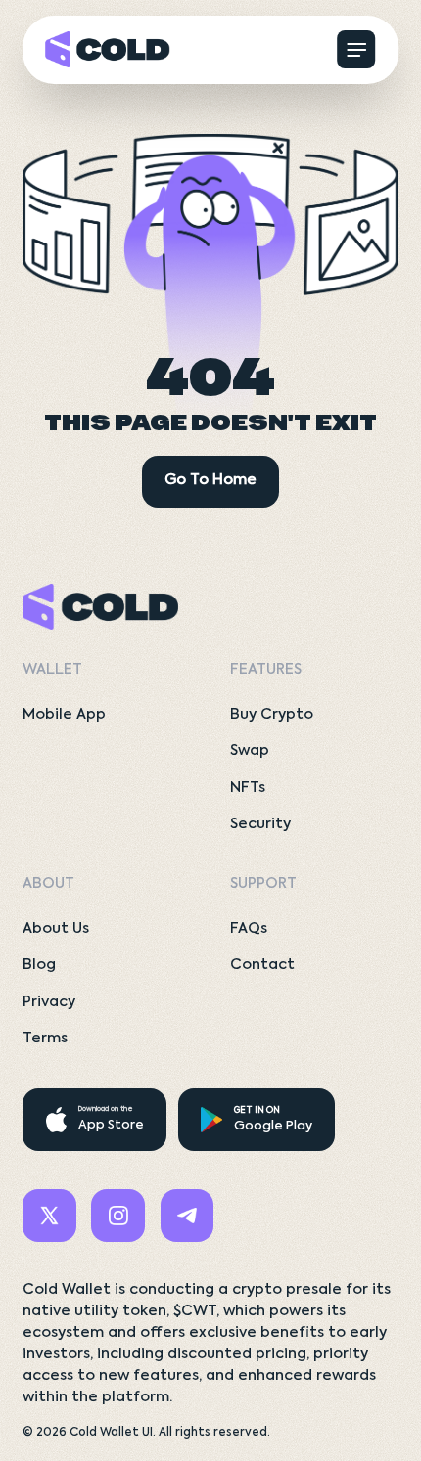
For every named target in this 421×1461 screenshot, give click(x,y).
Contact (262, 965)
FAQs (248, 929)
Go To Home (210, 480)
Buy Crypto (271, 715)
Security (260, 824)
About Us (56, 929)
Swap (249, 751)
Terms (45, 1038)
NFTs (247, 788)
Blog (39, 965)
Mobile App (64, 715)
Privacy (49, 1002)
